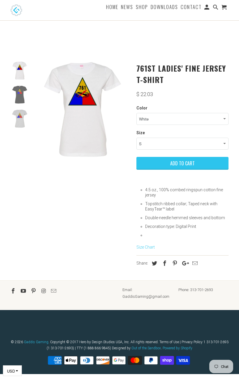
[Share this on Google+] (184, 263)
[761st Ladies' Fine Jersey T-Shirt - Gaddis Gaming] (82, 109)
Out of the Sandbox (146, 348)
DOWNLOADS (164, 7)
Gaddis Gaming (36, 342)
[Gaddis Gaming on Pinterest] (34, 291)
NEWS (127, 7)
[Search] (216, 8)
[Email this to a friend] (194, 263)
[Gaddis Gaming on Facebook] (13, 291)
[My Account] (207, 8)
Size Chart (145, 247)
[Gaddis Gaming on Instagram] (44, 291)
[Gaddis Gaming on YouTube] (24, 291)
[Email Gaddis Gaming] (54, 291)
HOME (112, 7)
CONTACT (191, 7)
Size (140, 132)
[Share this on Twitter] (153, 263)
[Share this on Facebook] (163, 263)
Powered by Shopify (177, 348)
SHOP (142, 7)
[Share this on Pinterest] (174, 263)
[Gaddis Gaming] (25, 10)
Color (141, 108)
